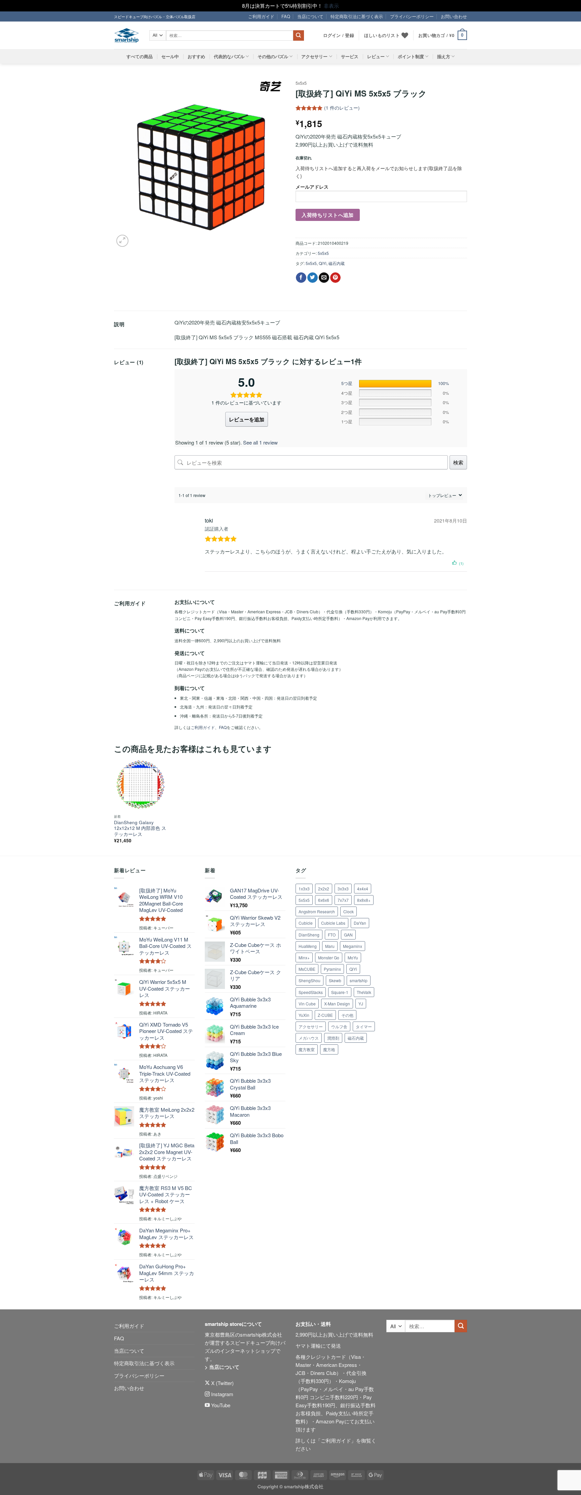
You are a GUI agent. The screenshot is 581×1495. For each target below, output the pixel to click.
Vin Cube (307, 1003)
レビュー (376, 56)
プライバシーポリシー (412, 16)
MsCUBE (307, 969)
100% (443, 383)
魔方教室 (307, 1049)
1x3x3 (304, 888)
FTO (332, 934)
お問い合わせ (454, 16)
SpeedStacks (311, 992)
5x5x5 (301, 83)
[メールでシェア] (324, 277)
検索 (458, 462)
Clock (348, 911)
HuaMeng (308, 946)
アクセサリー (314, 56)
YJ (360, 1003)
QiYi (322, 263)
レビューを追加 (246, 419)
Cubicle (306, 923)
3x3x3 (343, 888)
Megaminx (352, 946)
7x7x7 (343, 900)
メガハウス (309, 1038)
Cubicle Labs (333, 923)
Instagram (221, 1393)
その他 (347, 1015)
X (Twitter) (222, 1382)
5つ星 (346, 383)
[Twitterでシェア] (312, 277)
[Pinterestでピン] (335, 277)
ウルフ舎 (339, 1026)
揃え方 (443, 56)
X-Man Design (337, 1003)
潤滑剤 (333, 1038)
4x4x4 (362, 888)
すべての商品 (139, 56)
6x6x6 (323, 900)
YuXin (304, 1015)
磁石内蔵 (336, 263)
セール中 (170, 56)
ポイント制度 (411, 56)
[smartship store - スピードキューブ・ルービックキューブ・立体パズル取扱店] (126, 35)
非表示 (331, 5)
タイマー (364, 1026)
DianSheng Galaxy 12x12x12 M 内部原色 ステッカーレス (140, 828)
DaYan (360, 923)
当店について (310, 16)
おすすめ (196, 56)
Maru (330, 946)
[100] (395, 383)
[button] (442, 35)
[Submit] (298, 35)
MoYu (353, 957)
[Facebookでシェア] (301, 277)
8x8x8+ (364, 900)
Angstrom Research (317, 911)
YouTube (220, 1405)
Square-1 (339, 992)
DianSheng (309, 934)
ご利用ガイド (261, 16)
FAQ (285, 16)
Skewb (335, 980)
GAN (348, 934)
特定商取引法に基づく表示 (357, 16)
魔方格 (329, 1049)
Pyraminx (332, 969)
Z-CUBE (325, 1015)
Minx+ (304, 957)
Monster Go (328, 957)
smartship (358, 980)
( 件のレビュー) (342, 108)
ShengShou (309, 980)
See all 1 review (260, 442)
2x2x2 (323, 888)
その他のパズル (273, 56)
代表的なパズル (229, 56)
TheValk (364, 992)
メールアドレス (312, 186)
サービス (349, 56)
